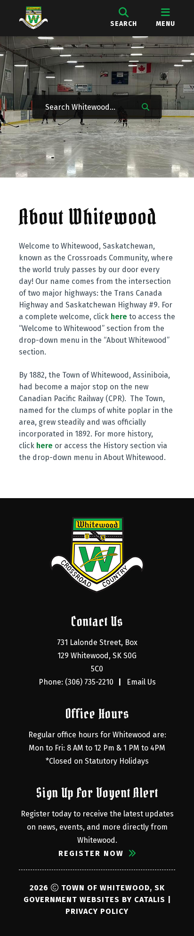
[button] (145, 106)
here (119, 316)
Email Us (141, 682)
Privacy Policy (97, 911)
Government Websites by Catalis (94, 899)
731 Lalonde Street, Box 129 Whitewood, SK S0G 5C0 (98, 655)
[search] (123, 18)
